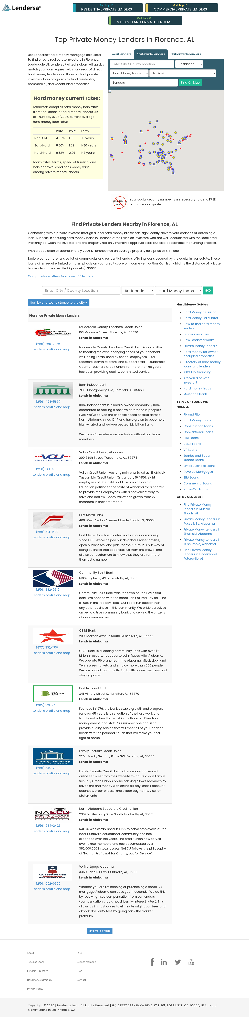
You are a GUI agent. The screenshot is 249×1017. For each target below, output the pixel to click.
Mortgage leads (195, 394)
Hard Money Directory (39, 979)
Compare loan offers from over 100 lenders (60, 276)
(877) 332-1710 (46, 647)
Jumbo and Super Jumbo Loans (197, 457)
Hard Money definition (199, 312)
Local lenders (121, 54)
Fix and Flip (191, 414)
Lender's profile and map (51, 349)
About (30, 953)
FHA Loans (191, 438)
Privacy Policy (35, 988)
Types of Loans (35, 961)
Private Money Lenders (200, 346)
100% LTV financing (197, 372)
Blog (79, 970)
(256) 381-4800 (47, 469)
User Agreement (86, 961)
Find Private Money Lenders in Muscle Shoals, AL (197, 508)
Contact (81, 979)
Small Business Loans (199, 466)
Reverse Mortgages (198, 472)
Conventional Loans (198, 432)
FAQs (79, 953)
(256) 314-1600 (46, 532)
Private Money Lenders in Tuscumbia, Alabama (202, 541)
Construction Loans (198, 426)
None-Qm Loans (195, 489)
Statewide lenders (151, 54)
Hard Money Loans (197, 420)
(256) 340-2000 (47, 768)
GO (208, 290)
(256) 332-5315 (47, 589)
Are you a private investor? (196, 380)
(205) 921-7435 (47, 705)
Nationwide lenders (186, 54)
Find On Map (190, 82)
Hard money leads (197, 388)
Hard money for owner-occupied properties (201, 354)
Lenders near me (196, 334)
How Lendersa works (198, 340)
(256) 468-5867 (47, 401)
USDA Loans (192, 444)
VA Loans (190, 450)
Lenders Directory (37, 970)
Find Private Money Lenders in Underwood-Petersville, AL (201, 554)
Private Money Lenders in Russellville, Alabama (202, 521)
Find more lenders (99, 931)
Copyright (35, 1005)
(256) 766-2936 (47, 344)
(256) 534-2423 (48, 825)
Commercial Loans (197, 483)
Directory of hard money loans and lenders (202, 364)
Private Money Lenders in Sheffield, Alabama (202, 531)
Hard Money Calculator (200, 318)
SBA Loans (191, 477)
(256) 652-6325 (47, 883)
